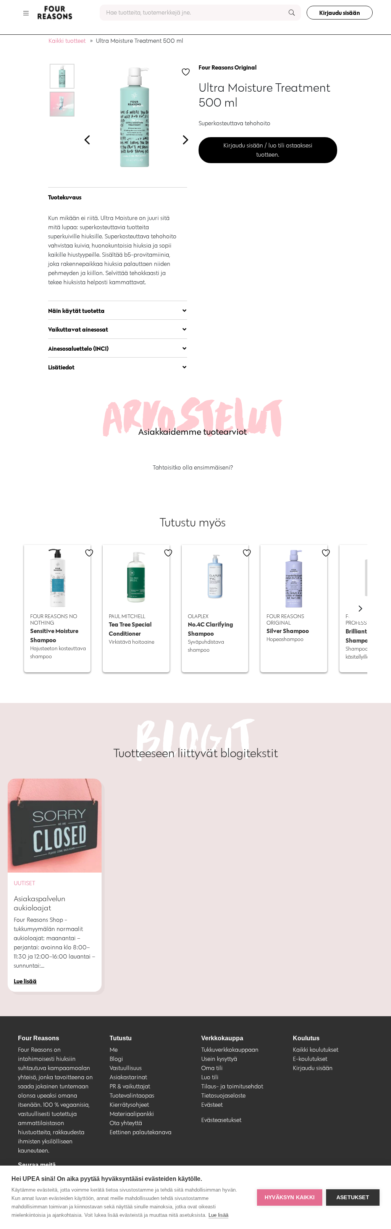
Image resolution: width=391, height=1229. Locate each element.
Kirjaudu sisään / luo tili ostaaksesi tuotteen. (267, 150)
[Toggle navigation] (26, 12)
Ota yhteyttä (126, 1123)
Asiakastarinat (128, 1077)
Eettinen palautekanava (140, 1132)
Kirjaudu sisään (339, 12)
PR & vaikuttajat (130, 1086)
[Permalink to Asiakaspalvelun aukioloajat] (55, 826)
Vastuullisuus (126, 1068)
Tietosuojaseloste (223, 1095)
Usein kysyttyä (219, 1058)
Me (114, 1049)
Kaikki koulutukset (315, 1049)
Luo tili (209, 1077)
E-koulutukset (310, 1058)
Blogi (116, 1058)
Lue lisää (218, 1215)
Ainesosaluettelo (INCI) (78, 348)
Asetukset (352, 1197)
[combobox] (200, 13)
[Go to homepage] (55, 12)
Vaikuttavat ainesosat (78, 329)
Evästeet (212, 1104)
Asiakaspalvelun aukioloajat (39, 903)
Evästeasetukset (221, 1120)
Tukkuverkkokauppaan (230, 1049)
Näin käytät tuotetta (76, 310)
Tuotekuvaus (64, 197)
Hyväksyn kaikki (290, 1197)
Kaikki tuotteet (67, 40)
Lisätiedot (61, 367)
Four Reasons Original (228, 67)
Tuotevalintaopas (132, 1095)
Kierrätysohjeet (129, 1104)
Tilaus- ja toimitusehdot (232, 1086)
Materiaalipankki (132, 1113)
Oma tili (212, 1068)
